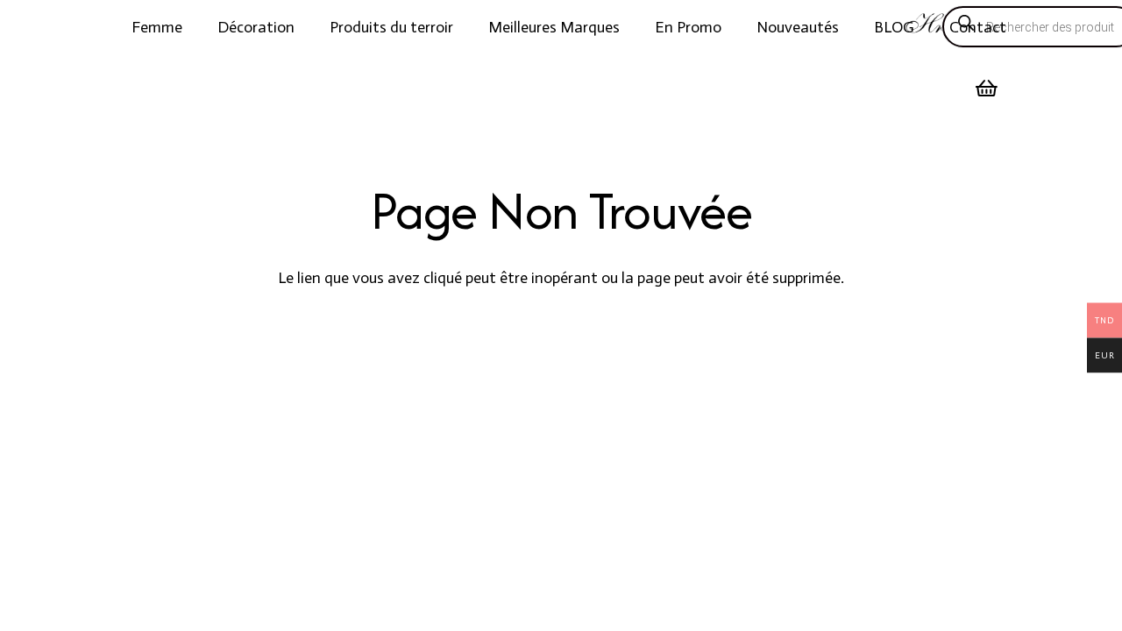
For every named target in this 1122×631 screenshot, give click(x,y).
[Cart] (987, 88)
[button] (196, 27)
